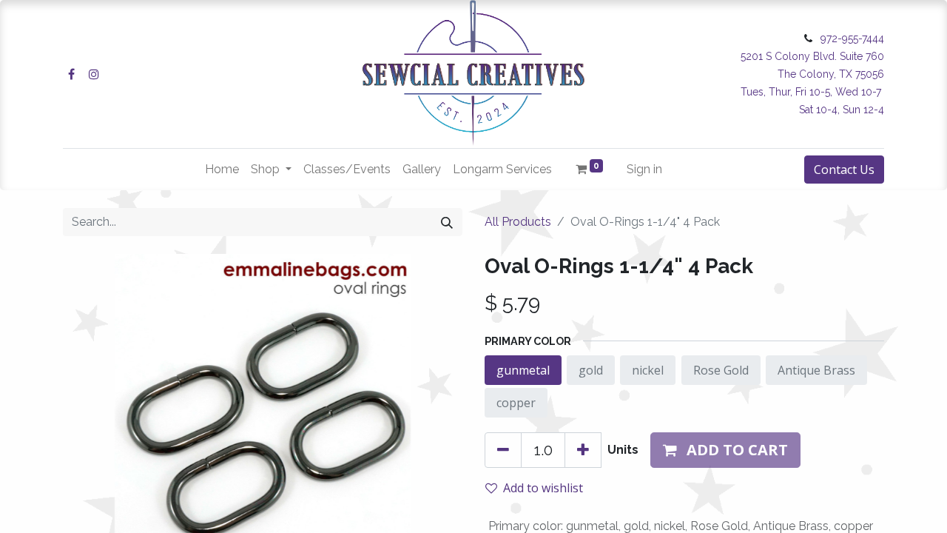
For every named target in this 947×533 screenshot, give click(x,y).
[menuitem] (222, 169)
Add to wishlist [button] (543, 488)
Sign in (644, 169)
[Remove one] (503, 450)
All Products (518, 222)
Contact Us (844, 169)
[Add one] (583, 450)
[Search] (446, 222)
